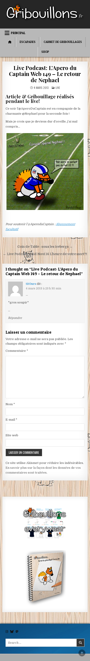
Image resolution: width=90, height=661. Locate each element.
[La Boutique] (45, 523)
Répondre (15, 318)
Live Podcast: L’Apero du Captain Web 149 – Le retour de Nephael (45, 74)
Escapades (28, 42)
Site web (12, 435)
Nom (10, 404)
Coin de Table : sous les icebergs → (45, 246)
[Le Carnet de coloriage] (45, 578)
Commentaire (17, 350)
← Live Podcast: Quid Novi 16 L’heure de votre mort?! (45, 254)
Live (58, 88)
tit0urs (31, 283)
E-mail (11, 419)
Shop (45, 52)
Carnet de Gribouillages (63, 42)
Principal (18, 33)
